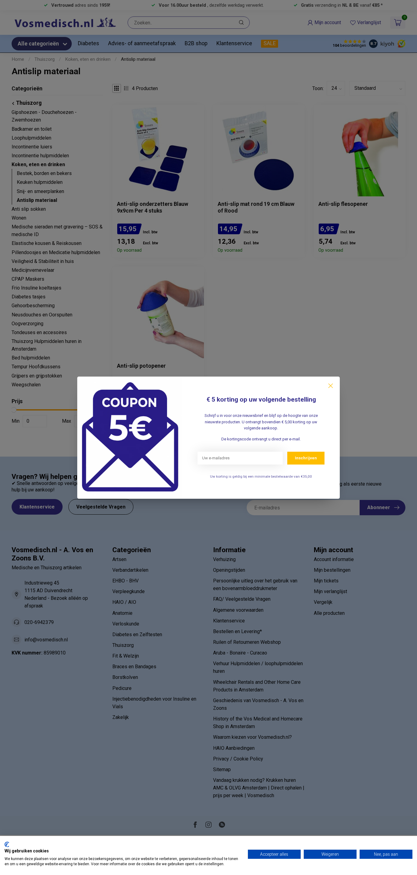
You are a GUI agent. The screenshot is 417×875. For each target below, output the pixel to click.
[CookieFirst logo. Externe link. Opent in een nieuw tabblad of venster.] (7, 844)
